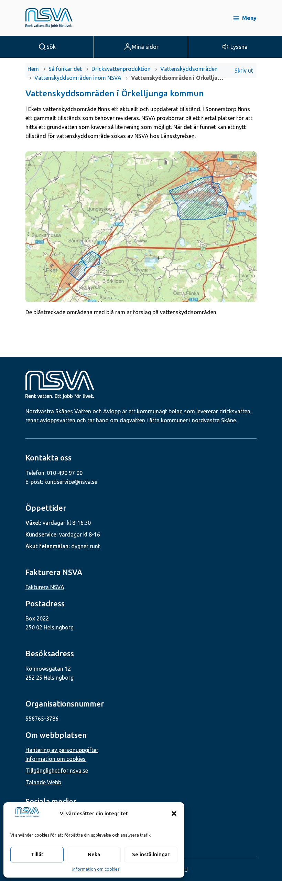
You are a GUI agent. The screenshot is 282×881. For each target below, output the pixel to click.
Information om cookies (95, 869)
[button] (174, 813)
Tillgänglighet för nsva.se (56, 770)
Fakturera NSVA (44, 587)
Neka (94, 854)
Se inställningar (151, 854)
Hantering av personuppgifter (61, 750)
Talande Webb (43, 782)
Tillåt (37, 854)
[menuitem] (244, 70)
